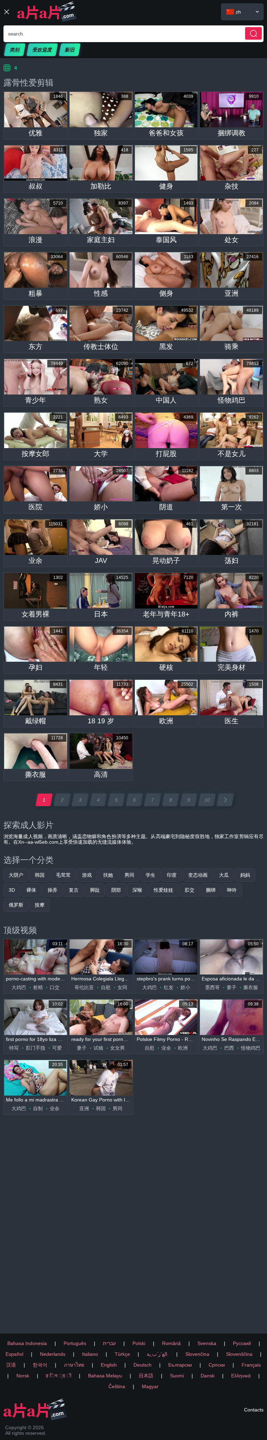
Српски (217, 1365)
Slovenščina (239, 1354)
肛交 (189, 890)
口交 (54, 987)
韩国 (39, 875)
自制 (38, 1108)
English (109, 1365)
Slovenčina (197, 1354)
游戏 (87, 875)
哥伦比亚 (84, 987)
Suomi (177, 1375)
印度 (172, 875)
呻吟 (232, 890)
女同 (122, 987)
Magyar (150, 1386)
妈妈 (245, 875)
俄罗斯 (16, 905)
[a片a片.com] (47, 11)
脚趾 (95, 890)
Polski (138, 1343)
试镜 (98, 1047)
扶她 (108, 875)
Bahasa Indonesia (27, 1343)
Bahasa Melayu (105, 1375)
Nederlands (52, 1354)
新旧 (69, 50)
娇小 (185, 987)
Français (251, 1365)
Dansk (208, 1375)
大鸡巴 (18, 987)
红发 (168, 987)
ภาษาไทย (74, 1365)
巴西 (229, 1047)
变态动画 (198, 875)
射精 (38, 987)
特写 (14, 1047)
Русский (242, 1343)
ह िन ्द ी (58, 1375)
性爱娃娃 (163, 890)
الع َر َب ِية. (158, 1354)
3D (12, 890)
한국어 (40, 1365)
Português (75, 1343)
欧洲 (183, 1047)
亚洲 (84, 1108)
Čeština (116, 1386)
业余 (166, 1047)
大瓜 (224, 875)
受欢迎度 (42, 50)
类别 (14, 50)
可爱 (57, 1047)
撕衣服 (250, 987)
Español (14, 1354)
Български (180, 1365)
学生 (150, 875)
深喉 (137, 890)
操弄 (52, 890)
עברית (109, 1343)
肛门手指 (35, 1047)
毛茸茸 (63, 875)
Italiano (90, 1354)
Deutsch (143, 1365)
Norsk (22, 1375)
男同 (129, 875)
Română (171, 1343)
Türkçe (122, 1354)
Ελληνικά (241, 1375)
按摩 (39, 905)
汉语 (11, 1365)
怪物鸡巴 (250, 1047)
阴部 (116, 890)
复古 (74, 890)
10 (207, 800)
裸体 (31, 890)
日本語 (146, 1375)
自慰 (106, 987)
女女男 (117, 1047)
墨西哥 (212, 987)
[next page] (225, 799)
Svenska (206, 1343)
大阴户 (16, 875)
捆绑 (211, 890)
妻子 (231, 987)
